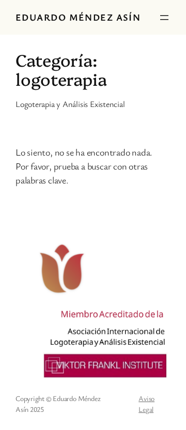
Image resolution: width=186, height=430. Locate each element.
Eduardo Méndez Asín (78, 17)
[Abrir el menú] (164, 17)
